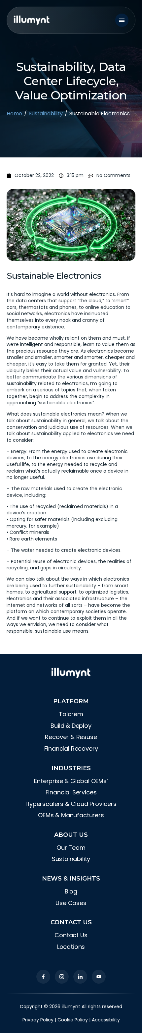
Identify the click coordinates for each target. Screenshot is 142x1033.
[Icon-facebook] (43, 977)
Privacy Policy (37, 1019)
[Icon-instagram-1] (62, 977)
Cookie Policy (72, 1019)
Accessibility (106, 1019)
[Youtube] (99, 977)
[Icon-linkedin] (80, 977)
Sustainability (46, 113)
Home (14, 113)
